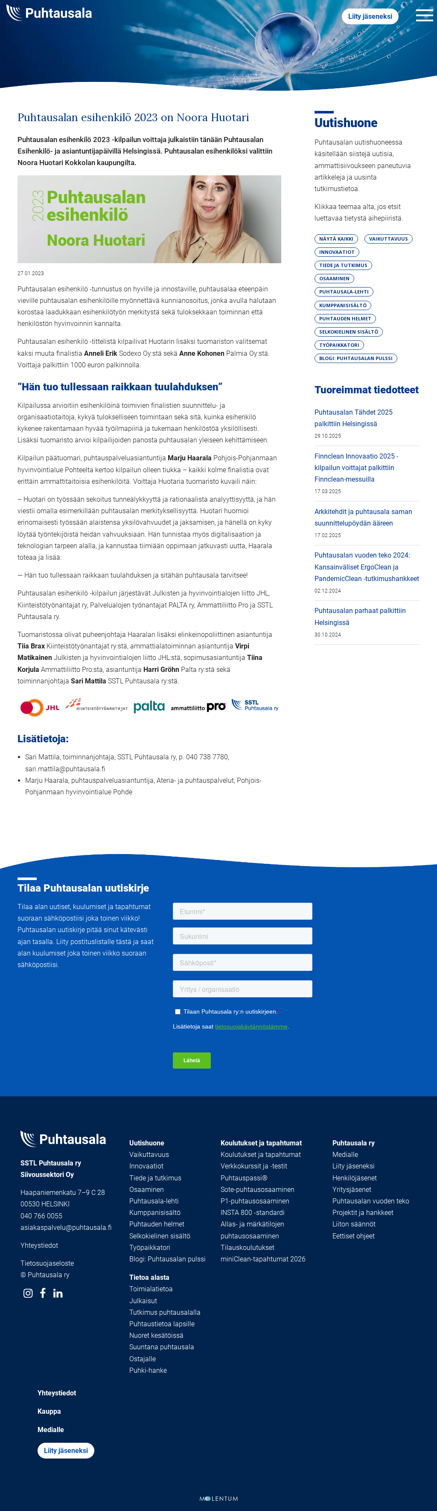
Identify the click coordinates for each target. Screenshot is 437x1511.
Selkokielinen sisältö (159, 1236)
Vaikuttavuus (149, 1155)
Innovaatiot (146, 1166)
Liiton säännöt (354, 1224)
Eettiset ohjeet (353, 1236)
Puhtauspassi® (244, 1178)
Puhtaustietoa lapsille (162, 1324)
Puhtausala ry (353, 1143)
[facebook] (42, 1293)
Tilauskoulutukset (247, 1248)
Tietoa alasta (149, 1277)
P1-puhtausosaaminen (255, 1201)
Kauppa (49, 1411)
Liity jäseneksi (370, 16)
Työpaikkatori (149, 1248)
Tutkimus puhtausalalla (165, 1312)
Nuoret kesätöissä (156, 1335)
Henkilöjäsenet (354, 1178)
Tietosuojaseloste (47, 1263)
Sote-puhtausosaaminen (257, 1190)
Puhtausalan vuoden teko (370, 1201)
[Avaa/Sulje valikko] (424, 16)
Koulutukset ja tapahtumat (261, 1143)
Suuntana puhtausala (161, 1347)
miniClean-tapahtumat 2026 (263, 1259)
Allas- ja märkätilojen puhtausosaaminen (252, 1230)
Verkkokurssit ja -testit (254, 1166)
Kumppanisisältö (155, 1213)
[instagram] (27, 1293)
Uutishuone (346, 123)
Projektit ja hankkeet (362, 1213)
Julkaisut (143, 1301)
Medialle (345, 1155)
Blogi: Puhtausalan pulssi (167, 1259)
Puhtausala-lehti (154, 1201)
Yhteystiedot (39, 1245)
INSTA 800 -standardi (253, 1213)
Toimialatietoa (151, 1289)
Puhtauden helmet (156, 1224)
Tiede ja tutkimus (155, 1178)
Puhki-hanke (148, 1370)
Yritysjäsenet (351, 1190)
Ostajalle (142, 1359)
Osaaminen (146, 1190)
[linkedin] (57, 1293)
